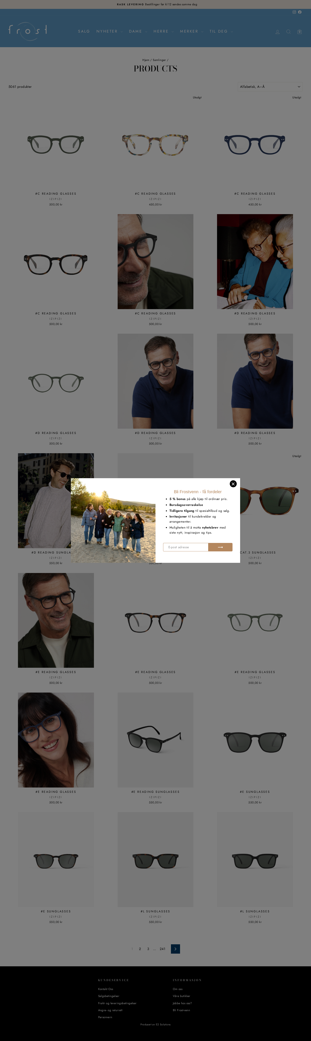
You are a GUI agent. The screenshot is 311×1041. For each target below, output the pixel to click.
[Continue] (220, 547)
